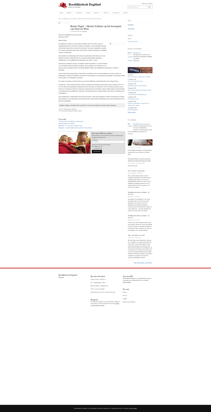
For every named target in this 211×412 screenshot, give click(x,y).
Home (60, 18)
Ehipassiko (70, 110)
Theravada (73, 109)
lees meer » (130, 133)
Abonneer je (137, 53)
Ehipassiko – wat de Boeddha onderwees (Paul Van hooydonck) (75, 128)
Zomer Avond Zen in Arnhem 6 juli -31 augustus (139, 76)
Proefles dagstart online (133, 99)
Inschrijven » (136, 60)
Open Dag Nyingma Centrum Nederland (137, 85)
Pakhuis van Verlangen (135, 147)
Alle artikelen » (131, 28)
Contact (124, 292)
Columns (125, 298)
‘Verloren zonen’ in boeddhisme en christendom (71, 121)
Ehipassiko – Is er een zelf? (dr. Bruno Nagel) (70, 125)
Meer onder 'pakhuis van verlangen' (143, 262)
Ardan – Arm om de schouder (98, 289)
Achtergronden (65, 18)
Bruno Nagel (64, 110)
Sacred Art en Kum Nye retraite (135, 81)
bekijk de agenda (132, 112)
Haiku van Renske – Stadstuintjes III (99, 286)
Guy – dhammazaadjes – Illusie (98, 282)
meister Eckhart (78, 110)
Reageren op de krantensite (129, 302)
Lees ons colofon (127, 282)
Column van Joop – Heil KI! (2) (98, 279)
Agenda (129, 38)
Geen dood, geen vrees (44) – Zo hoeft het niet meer (103, 292)
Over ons (125, 295)
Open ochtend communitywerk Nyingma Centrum (139, 90)
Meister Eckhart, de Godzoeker (67, 123)
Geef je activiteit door (133, 41)
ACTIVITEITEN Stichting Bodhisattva (137, 94)
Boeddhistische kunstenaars (141, 124)
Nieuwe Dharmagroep (133, 109)
